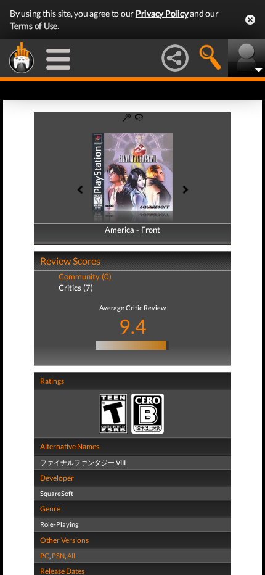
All (71, 556)
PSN (58, 556)
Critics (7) (76, 287)
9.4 (133, 326)
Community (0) (85, 276)
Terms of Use (33, 25)
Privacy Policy (162, 13)
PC (44, 556)
